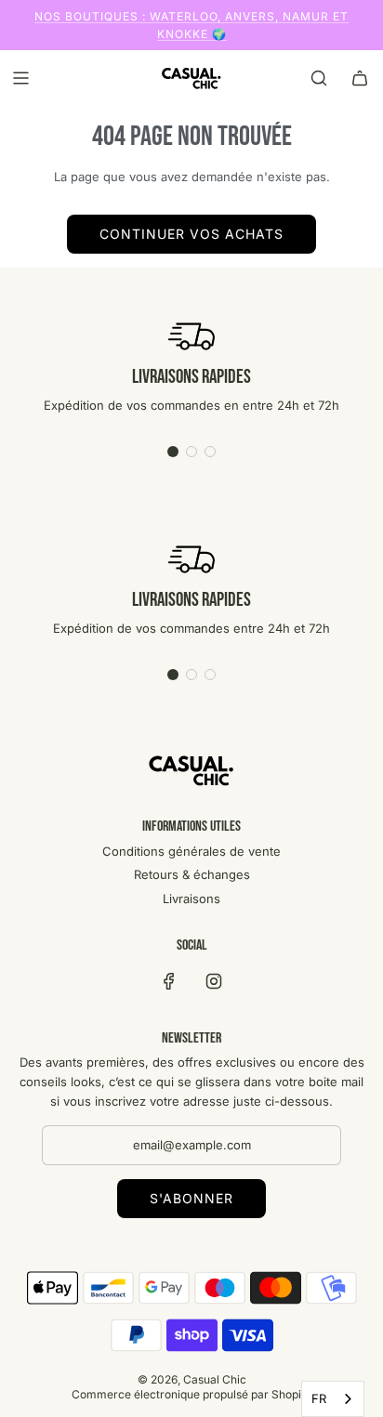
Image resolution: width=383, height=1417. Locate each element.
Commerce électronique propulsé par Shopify (191, 1394)
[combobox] (332, 1399)
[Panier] (359, 78)
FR (318, 1398)
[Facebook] (169, 981)
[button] (172, 451)
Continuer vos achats (191, 234)
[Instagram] (213, 981)
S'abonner (191, 1198)
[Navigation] (20, 78)
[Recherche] (318, 78)
